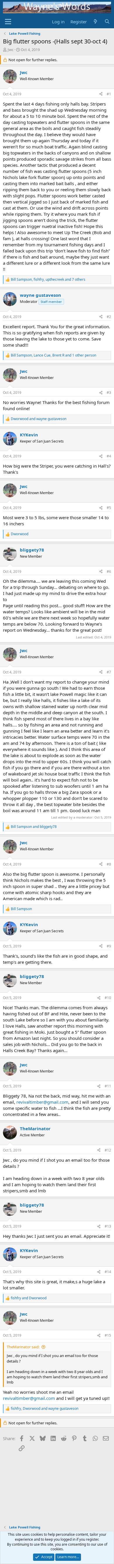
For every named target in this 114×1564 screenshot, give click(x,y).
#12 (108, 1150)
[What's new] (95, 21)
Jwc (10, 49)
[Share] (101, 94)
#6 (109, 571)
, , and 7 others (48, 279)
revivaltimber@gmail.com (42, 1102)
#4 (109, 456)
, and (44, 1408)
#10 (108, 997)
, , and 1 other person (53, 355)
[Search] (107, 21)
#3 (109, 392)
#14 (108, 1271)
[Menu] (8, 21)
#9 (109, 946)
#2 (109, 316)
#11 (108, 1086)
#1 (109, 94)
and (38, 419)
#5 (109, 507)
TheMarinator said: (23, 1346)
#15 (108, 1335)
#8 (109, 864)
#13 (108, 1226)
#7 (109, 672)
